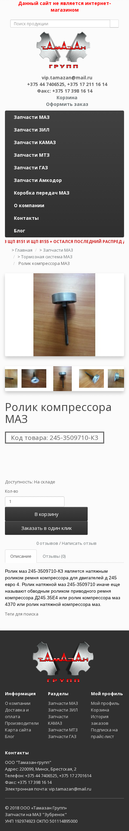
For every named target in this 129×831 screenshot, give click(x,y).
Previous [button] (10, 379)
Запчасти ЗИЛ (31, 129)
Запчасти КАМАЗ (35, 142)
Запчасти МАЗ (32, 117)
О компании (29, 205)
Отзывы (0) (54, 556)
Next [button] (119, 379)
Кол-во (11, 491)
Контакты (26, 218)
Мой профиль (105, 703)
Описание (20, 556)
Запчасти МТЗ (32, 155)
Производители (22, 723)
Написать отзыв (79, 543)
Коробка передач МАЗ (41, 193)
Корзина (100, 710)
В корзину (46, 514)
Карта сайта (18, 730)
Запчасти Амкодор (38, 180)
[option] (64, 314)
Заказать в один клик (46, 528)
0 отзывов (47, 543)
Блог (19, 230)
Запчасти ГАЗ (31, 167)
